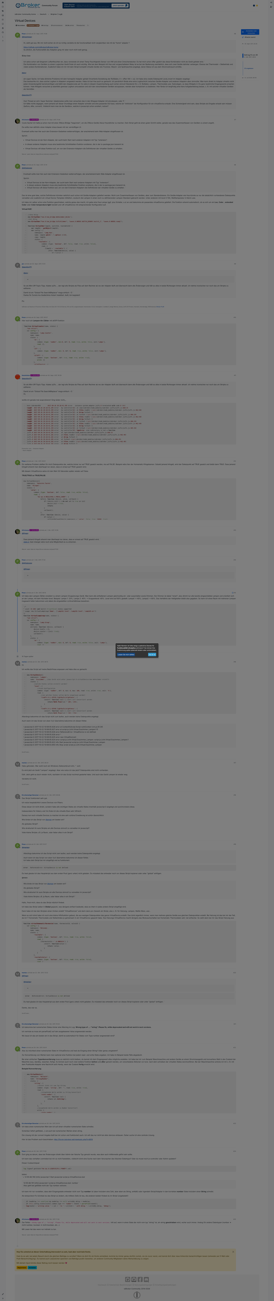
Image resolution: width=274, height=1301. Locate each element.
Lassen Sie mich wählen (126, 654)
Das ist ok (152, 654)
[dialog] (137, 650)
